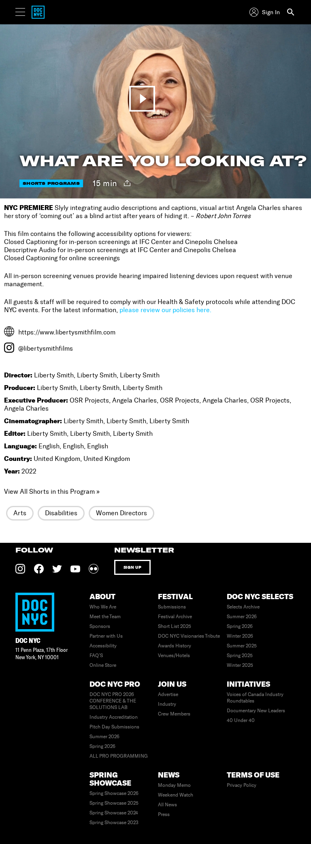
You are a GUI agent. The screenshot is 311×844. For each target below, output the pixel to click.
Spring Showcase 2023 (113, 822)
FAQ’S (96, 655)
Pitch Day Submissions (114, 727)
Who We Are (102, 607)
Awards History (174, 646)
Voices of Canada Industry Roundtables (255, 698)
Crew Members (174, 714)
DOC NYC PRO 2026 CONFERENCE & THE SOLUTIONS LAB (112, 701)
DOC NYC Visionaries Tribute (189, 636)
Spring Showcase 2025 (113, 803)
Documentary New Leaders (256, 710)
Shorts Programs (51, 183)
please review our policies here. (165, 310)
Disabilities (61, 513)
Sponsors (99, 626)
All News (167, 805)
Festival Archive (175, 616)
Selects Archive (243, 607)
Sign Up (133, 567)
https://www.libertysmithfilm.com (66, 332)
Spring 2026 (240, 626)
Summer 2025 (242, 646)
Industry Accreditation (113, 717)
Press (164, 814)
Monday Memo (174, 785)
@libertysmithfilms (45, 348)
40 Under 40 (241, 720)
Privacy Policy (241, 785)
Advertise (168, 694)
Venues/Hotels (174, 655)
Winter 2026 (240, 636)
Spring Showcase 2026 (113, 793)
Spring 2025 (240, 655)
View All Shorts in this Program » (52, 491)
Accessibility (103, 646)
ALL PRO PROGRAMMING (118, 756)
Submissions (172, 607)
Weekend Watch (175, 795)
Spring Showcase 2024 (113, 813)
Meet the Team (105, 616)
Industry (167, 704)
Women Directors (121, 513)
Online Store (102, 665)
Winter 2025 (240, 665)
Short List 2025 (174, 626)
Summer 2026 (242, 616)
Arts (19, 513)
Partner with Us (106, 636)
